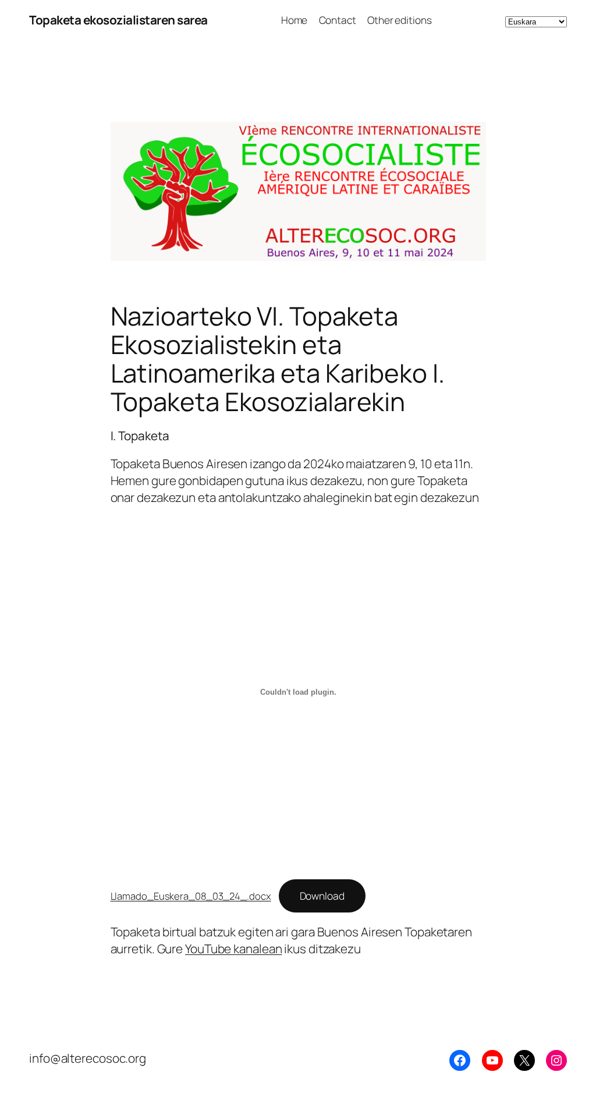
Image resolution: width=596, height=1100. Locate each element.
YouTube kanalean (233, 948)
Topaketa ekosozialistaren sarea (118, 20)
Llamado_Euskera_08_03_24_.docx (191, 896)
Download (322, 896)
